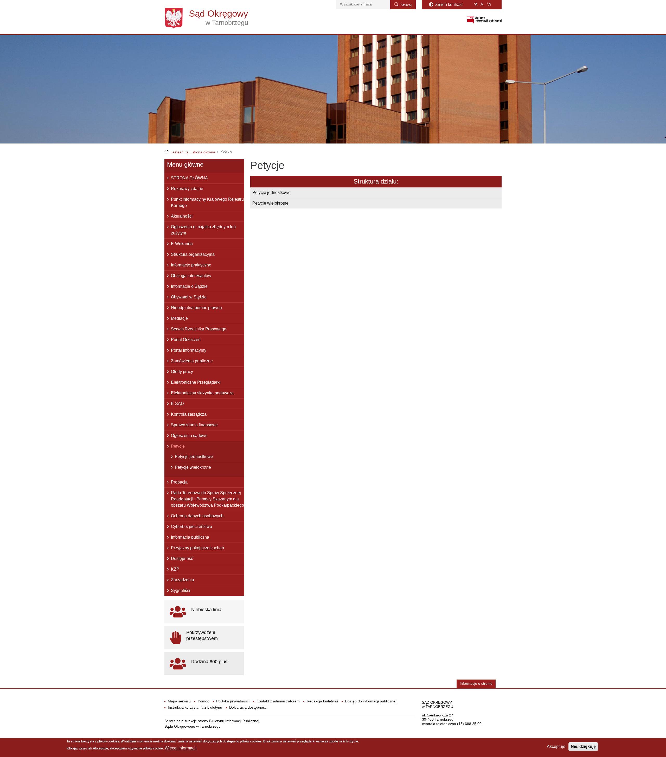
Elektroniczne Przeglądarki (196, 382)
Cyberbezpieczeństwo (191, 526)
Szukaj (406, 5)
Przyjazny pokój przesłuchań (197, 548)
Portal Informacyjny (188, 350)
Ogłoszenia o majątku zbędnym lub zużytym (203, 230)
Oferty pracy (182, 371)
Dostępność (182, 558)
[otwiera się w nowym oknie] (484, 19)
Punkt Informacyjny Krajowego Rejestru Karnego (207, 202)
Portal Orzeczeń (186, 339)
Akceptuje (556, 746)
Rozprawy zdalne (187, 188)
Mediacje (179, 318)
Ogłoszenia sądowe (189, 435)
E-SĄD (177, 403)
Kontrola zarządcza (189, 414)
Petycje (178, 446)
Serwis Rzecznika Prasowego (198, 329)
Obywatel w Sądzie (189, 297)
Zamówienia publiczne (192, 361)
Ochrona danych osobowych (197, 516)
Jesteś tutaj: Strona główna (193, 152)
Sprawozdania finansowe (194, 425)
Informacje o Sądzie (189, 286)
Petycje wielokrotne (270, 203)
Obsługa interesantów (191, 275)
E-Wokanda (182, 244)
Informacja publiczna (190, 537)
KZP (175, 569)
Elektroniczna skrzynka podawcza (202, 393)
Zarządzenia (182, 580)
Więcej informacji (180, 748)
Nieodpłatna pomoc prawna (196, 307)
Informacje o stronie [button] (476, 684)
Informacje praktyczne (191, 265)
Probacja (179, 482)
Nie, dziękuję (583, 746)
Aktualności (182, 216)
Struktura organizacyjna (193, 254)
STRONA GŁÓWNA (189, 178)
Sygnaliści (180, 590)
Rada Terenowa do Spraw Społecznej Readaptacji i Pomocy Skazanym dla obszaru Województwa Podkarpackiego (207, 499)
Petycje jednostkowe (271, 192)
